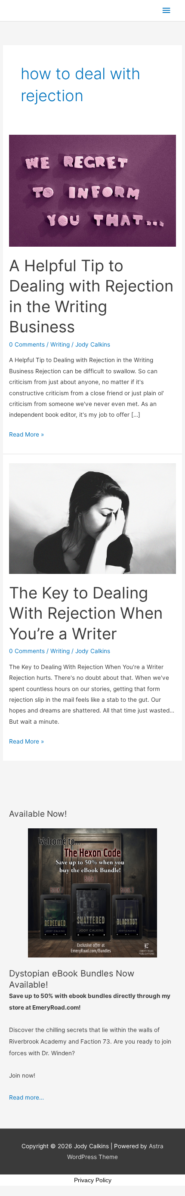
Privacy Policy (92, 1180)
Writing (60, 344)
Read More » (26, 433)
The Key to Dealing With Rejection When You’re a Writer (86, 613)
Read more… (26, 1097)
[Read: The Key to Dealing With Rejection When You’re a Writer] (92, 517)
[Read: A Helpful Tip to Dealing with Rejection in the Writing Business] (92, 190)
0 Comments (27, 344)
